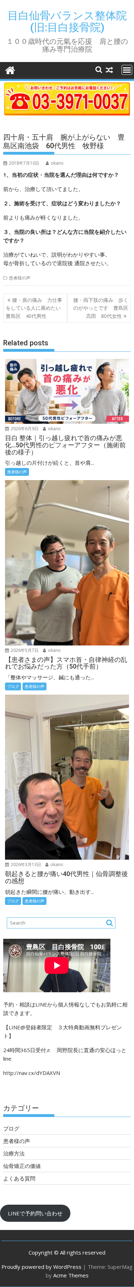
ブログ (13, 686)
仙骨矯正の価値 (22, 1165)
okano (57, 163)
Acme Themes (71, 1275)
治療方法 (14, 1153)
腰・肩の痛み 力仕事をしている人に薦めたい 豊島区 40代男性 (36, 308)
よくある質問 (19, 1178)
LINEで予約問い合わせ (35, 1213)
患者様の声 (19, 278)
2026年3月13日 (25, 864)
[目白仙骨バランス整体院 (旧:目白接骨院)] (10, 69)
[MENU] (126, 70)
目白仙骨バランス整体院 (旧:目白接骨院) (67, 21)
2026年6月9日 (24, 429)
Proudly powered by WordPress (41, 1266)
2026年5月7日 (24, 650)
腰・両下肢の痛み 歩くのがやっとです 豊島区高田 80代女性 (100, 308)
